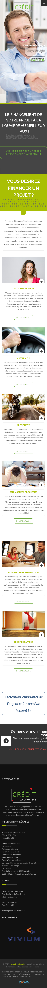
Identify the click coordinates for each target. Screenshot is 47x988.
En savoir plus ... (23, 317)
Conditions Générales (11, 843)
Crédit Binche (25, 977)
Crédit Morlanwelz (10, 977)
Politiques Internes (10, 849)
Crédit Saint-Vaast (9, 974)
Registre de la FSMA (10, 857)
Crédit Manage (24, 974)
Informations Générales (11, 852)
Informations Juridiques (11, 854)
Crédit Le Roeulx (22, 972)
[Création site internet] (23, 981)
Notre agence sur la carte (12, 910)
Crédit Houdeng (38, 974)
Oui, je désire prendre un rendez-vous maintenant (23, 153)
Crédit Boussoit (36, 972)
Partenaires (6, 846)
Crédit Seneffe (8, 972)
